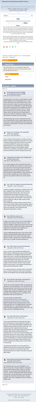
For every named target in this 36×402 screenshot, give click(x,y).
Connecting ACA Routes (14, 157)
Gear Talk (9, 184)
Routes (9, 132)
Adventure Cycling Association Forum (15, 1)
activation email (22, 10)
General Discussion (12, 92)
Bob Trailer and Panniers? (20, 316)
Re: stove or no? (18, 216)
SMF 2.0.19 (11, 395)
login (21, 9)
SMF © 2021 (18, 395)
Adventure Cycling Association (24, 394)
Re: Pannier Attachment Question (22, 184)
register (26, 9)
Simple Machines (25, 395)
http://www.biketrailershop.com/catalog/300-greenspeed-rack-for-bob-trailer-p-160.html (15, 300)
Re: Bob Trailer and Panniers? (21, 279)
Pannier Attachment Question (21, 246)
